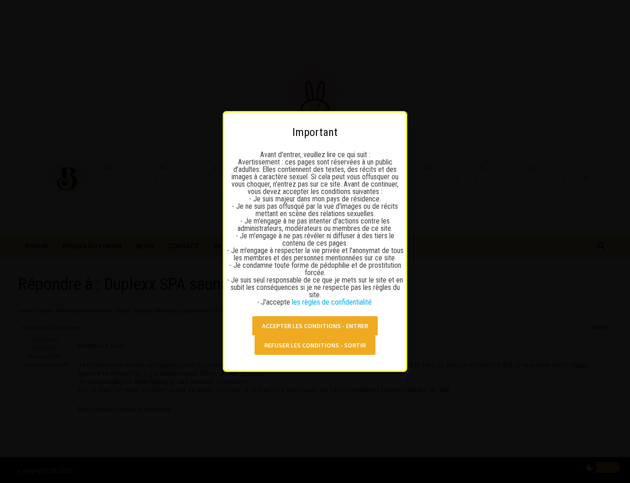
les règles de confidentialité (333, 302)
